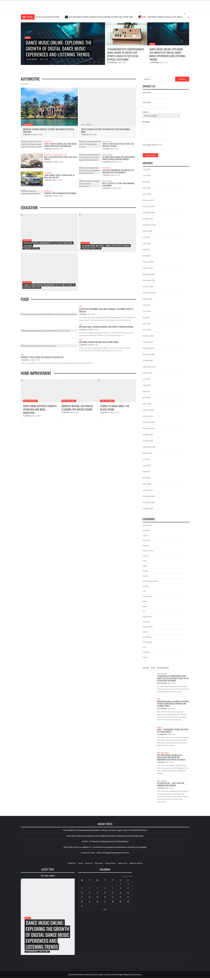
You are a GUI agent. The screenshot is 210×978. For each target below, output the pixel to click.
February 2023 (148, 410)
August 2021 (147, 453)
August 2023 (147, 373)
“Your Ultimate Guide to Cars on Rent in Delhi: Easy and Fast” (59, 176)
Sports (145, 632)
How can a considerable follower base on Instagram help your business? (118, 171)
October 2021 (148, 441)
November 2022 (149, 428)
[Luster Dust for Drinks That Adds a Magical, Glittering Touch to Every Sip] (48, 314)
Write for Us (122, 863)
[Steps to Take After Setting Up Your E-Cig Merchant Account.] (90, 144)
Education (27, 240)
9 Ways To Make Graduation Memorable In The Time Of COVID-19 (49, 284)
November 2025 (149, 212)
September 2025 (149, 225)
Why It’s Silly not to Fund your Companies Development (118, 184)
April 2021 (146, 478)
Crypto (145, 535)
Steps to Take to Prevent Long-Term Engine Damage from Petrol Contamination (60, 145)
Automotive (28, 125)
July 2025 (146, 237)
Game (145, 566)
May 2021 (146, 471)
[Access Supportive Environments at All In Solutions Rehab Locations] (49, 233)
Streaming (147, 637)
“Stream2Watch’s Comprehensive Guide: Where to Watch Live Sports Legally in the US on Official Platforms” (125, 54)
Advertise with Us (136, 863)
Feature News (58, 154)
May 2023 (146, 391)
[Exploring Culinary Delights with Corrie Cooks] (39, 346)
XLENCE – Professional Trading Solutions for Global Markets (136, 17)
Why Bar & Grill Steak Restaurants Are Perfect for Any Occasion (106, 326)
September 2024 (149, 293)
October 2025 (148, 219)
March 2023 (147, 404)
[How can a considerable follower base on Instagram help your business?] (90, 170)
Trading (146, 652)
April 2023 (146, 397)
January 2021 (148, 490)
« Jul (104, 909)
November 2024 (149, 280)
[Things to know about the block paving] (78, 390)
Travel (145, 657)
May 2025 (146, 249)
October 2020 (148, 508)
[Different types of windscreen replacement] (32, 192)
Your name (147, 92)
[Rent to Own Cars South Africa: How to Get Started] (32, 160)
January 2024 (148, 342)
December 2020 (149, 496)
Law (144, 591)
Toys (65, 154)
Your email (147, 102)
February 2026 (148, 200)
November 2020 (149, 502)
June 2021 (146, 465)
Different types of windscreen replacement (60, 193)
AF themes (138, 974)
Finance (146, 555)
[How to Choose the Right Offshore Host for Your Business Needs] (107, 107)
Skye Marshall (33, 59)
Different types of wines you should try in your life (42, 357)
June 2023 (146, 385)
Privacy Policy (110, 863)
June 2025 (146, 243)
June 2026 (146, 175)
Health (145, 576)
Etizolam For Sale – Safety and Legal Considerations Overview (170, 784)
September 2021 (149, 447)
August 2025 (147, 231)
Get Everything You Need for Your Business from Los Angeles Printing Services (118, 158)
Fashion (146, 545)
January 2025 (148, 268)
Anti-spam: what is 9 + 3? (152, 145)
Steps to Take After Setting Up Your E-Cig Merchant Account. (118, 145)
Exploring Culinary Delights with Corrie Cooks (98, 342)
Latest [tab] (153, 667)
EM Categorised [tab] (163, 667)
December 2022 (149, 422)
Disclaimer (99, 863)
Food (80, 306)
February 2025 (148, 262)
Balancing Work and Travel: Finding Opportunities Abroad (106, 245)
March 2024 (147, 330)
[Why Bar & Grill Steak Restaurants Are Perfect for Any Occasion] (45, 330)
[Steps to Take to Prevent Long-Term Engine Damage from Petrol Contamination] (32, 144)
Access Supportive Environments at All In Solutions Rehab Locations (48, 244)
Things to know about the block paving (76, 407)
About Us (89, 863)
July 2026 (146, 169)
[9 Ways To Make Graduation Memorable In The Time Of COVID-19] (49, 272)
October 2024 (148, 286)
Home (80, 863)
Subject (146, 112)
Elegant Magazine (124, 974)
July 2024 (146, 305)
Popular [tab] (146, 667)
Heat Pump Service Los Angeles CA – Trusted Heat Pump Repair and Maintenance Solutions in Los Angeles (116, 411)
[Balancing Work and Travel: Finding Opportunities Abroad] (107, 233)
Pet (144, 611)
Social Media (106, 168)
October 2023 (148, 360)
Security (146, 621)
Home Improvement (30, 401)
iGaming (146, 586)
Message (146, 122)
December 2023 (149, 348)
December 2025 (149, 206)
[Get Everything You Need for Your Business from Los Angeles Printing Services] (90, 157)
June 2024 (146, 311)
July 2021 (146, 459)
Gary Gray (28, 134)
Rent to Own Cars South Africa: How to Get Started (60, 158)
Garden (145, 571)
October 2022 (148, 434)
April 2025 (146, 256)
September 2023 (149, 367)
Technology (147, 642)
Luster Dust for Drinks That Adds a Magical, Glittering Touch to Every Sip (106, 310)
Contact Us (72, 863)
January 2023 (148, 416)
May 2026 (146, 182)
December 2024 (149, 274)
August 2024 (147, 299)
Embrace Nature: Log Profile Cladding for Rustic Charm (39, 407)
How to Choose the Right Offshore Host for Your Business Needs (105, 130)
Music (28, 38)
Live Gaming (147, 596)
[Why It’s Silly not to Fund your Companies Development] (90, 183)
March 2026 (147, 194)
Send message (150, 155)
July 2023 (146, 379)
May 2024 (146, 317)
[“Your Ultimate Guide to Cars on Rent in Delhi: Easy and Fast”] (32, 178)
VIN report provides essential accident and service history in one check (48, 130)
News (145, 606)
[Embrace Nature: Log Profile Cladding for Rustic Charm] (40, 390)
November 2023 (149, 354)
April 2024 (146, 323)
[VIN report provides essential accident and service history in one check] (49, 107)
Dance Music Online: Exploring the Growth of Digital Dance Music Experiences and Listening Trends (75, 17)
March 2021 (147, 484)
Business (146, 530)
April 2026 (146, 188)
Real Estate (147, 616)
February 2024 (148, 336)
